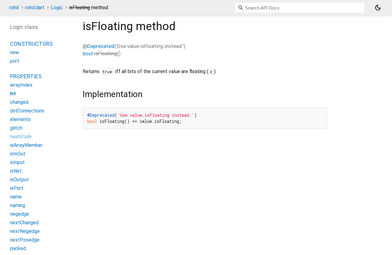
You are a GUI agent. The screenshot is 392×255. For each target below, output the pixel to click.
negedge (19, 214)
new (14, 52)
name (16, 197)
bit (13, 93)
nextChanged (24, 223)
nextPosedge (25, 240)
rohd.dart (34, 7)
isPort (16, 188)
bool (88, 53)
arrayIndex (21, 85)
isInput (17, 162)
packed (18, 248)
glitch (16, 128)
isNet (16, 171)
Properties (26, 76)
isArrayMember (26, 145)
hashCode (21, 136)
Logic (57, 7)
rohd (14, 7)
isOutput (19, 179)
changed (19, 102)
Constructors (31, 44)
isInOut (17, 154)
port (14, 61)
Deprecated (100, 46)
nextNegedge (25, 231)
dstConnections (27, 111)
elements (20, 119)
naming (17, 205)
